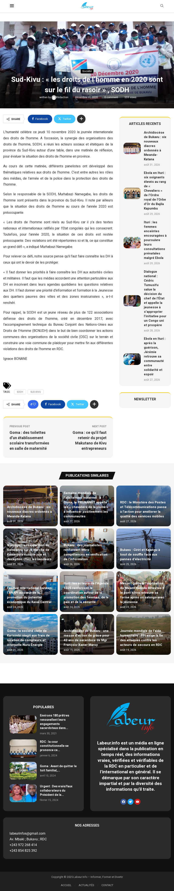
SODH (20, 392)
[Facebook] (123, 802)
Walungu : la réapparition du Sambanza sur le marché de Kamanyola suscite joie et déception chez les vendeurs (29, 552)
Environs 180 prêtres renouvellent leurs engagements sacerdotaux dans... (54, 721)
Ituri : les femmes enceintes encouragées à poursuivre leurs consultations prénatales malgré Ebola (155, 240)
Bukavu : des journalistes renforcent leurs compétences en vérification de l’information (85, 552)
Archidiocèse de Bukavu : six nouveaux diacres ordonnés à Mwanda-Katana (155, 146)
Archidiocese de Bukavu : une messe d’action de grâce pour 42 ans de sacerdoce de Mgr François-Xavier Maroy (86, 637)
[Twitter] (130, 802)
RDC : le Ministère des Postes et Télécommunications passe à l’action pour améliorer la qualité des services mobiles (143, 509)
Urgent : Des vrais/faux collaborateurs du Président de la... (56, 790)
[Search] (162, 6)
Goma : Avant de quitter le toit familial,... (58, 768)
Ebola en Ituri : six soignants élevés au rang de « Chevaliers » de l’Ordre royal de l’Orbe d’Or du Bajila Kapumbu (155, 190)
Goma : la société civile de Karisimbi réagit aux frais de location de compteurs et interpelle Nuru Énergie (28, 637)
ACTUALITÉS (86, 885)
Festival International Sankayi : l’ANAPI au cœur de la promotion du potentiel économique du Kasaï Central (30, 595)
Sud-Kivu (35, 392)
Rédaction (62, 97)
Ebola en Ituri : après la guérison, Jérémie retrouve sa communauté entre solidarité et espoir (155, 356)
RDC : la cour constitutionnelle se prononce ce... (54, 746)
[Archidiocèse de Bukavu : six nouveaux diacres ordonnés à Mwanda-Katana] (132, 148)
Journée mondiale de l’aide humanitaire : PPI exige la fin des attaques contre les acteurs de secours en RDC (141, 637)
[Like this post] (34, 404)
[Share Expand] (81, 119)
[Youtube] (137, 802)
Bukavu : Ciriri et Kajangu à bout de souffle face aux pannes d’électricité (140, 554)
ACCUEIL (66, 885)
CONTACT (107, 885)
